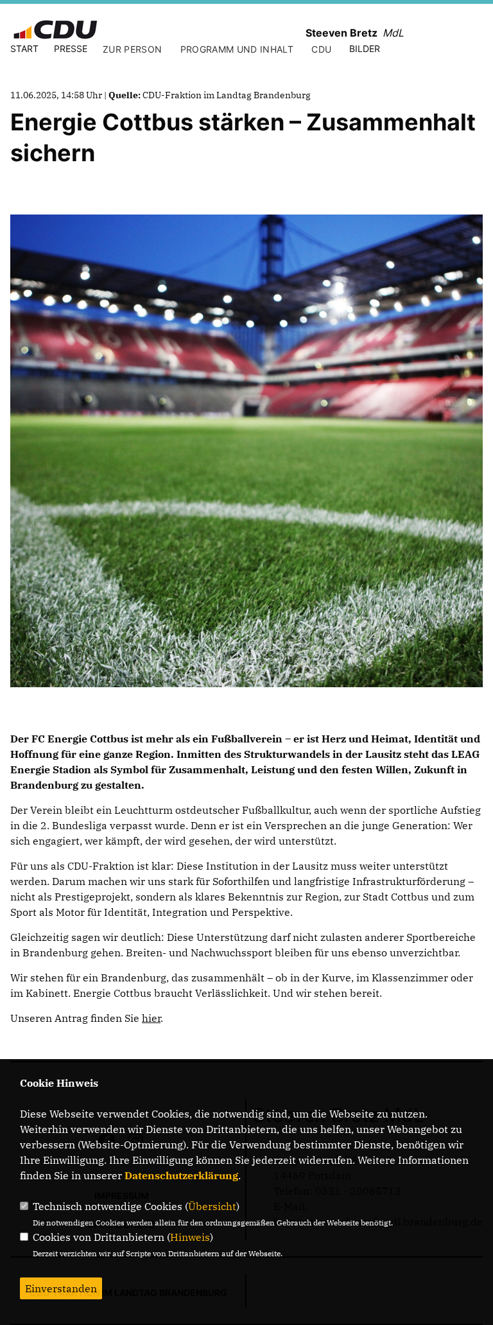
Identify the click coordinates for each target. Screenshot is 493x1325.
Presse (70, 48)
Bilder (364, 48)
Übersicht (212, 1206)
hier (151, 1018)
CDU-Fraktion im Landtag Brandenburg (227, 95)
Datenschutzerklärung (181, 1175)
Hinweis (190, 1237)
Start (24, 48)
